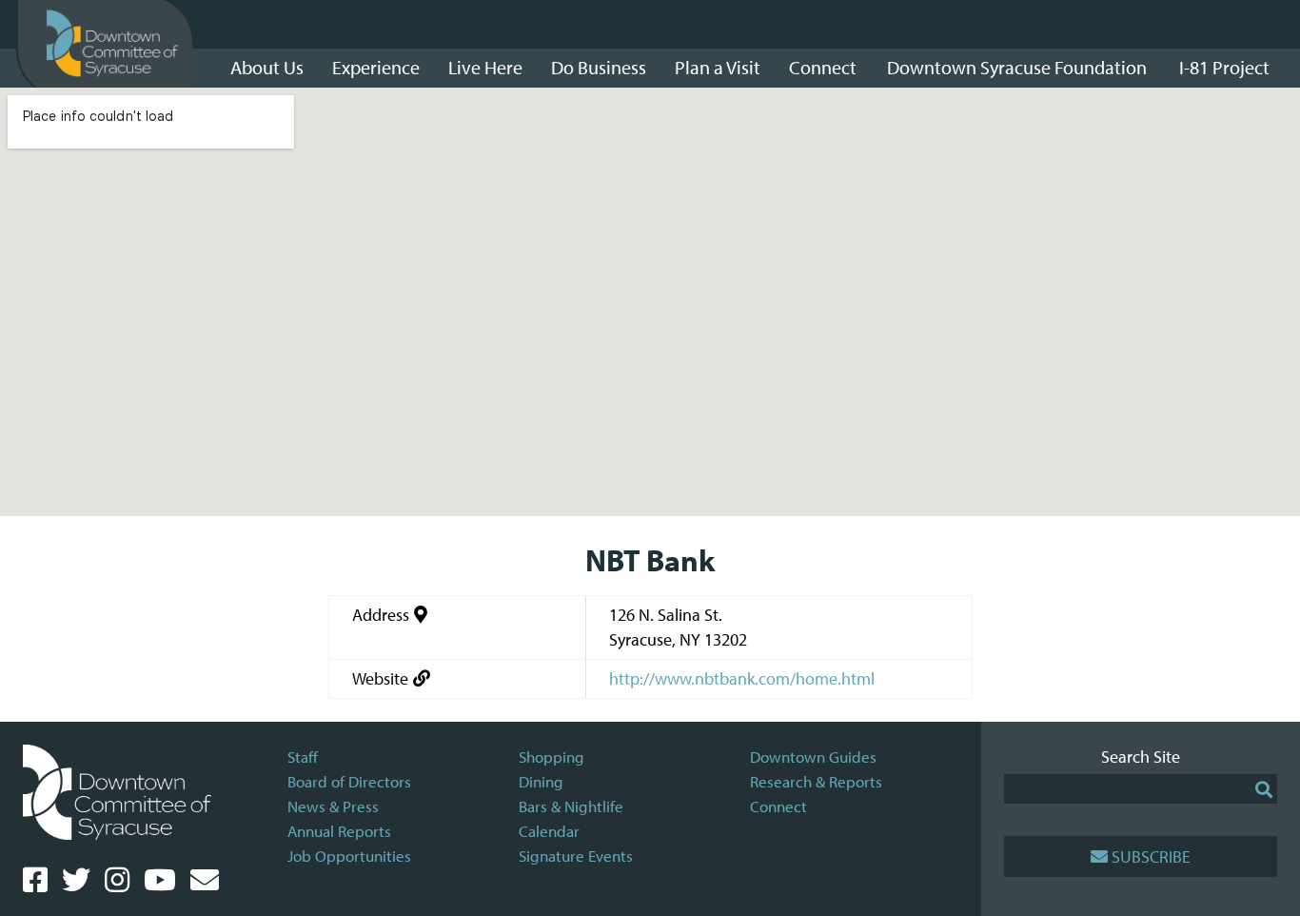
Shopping (551, 757)
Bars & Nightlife (571, 806)
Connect (778, 806)
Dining (541, 781)
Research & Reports (816, 781)
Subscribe (1151, 856)
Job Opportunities (349, 856)
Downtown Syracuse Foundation (1017, 67)
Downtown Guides (813, 757)
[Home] (112, 44)
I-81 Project (1224, 67)
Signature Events (576, 856)
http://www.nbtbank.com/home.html (742, 678)
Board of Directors (349, 781)
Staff (302, 757)
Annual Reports (339, 831)
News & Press (333, 806)
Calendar (549, 831)
